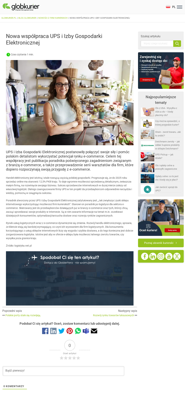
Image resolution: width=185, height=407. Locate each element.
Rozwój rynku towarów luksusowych (115, 315)
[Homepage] (29, 7)
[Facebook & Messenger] (45, 331)
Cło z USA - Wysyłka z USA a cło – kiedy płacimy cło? (166, 111)
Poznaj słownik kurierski (158, 243)
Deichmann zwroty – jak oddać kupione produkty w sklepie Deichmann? (167, 145)
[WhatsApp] (78, 331)
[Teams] (86, 331)
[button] (170, 7)
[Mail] (94, 331)
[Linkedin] (53, 331)
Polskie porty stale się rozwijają (21, 315)
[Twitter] (61, 331)
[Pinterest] (69, 331)
